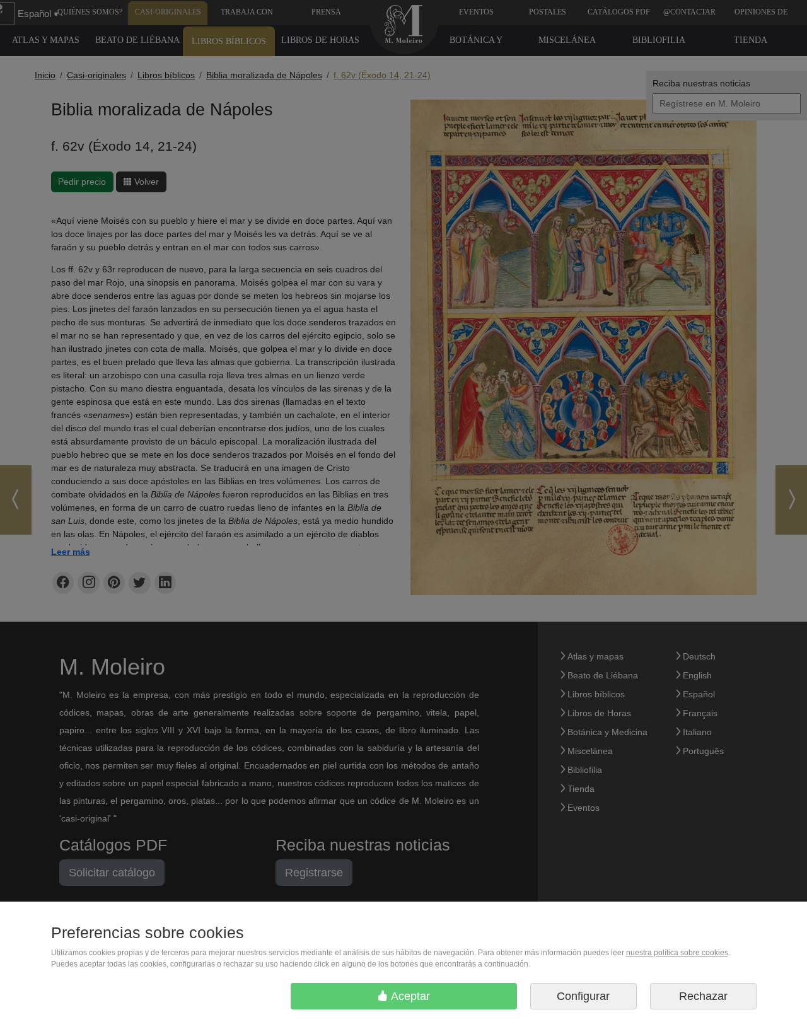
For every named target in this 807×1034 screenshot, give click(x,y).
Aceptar (409, 996)
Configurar (583, 996)
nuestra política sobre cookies (677, 952)
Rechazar (703, 996)
